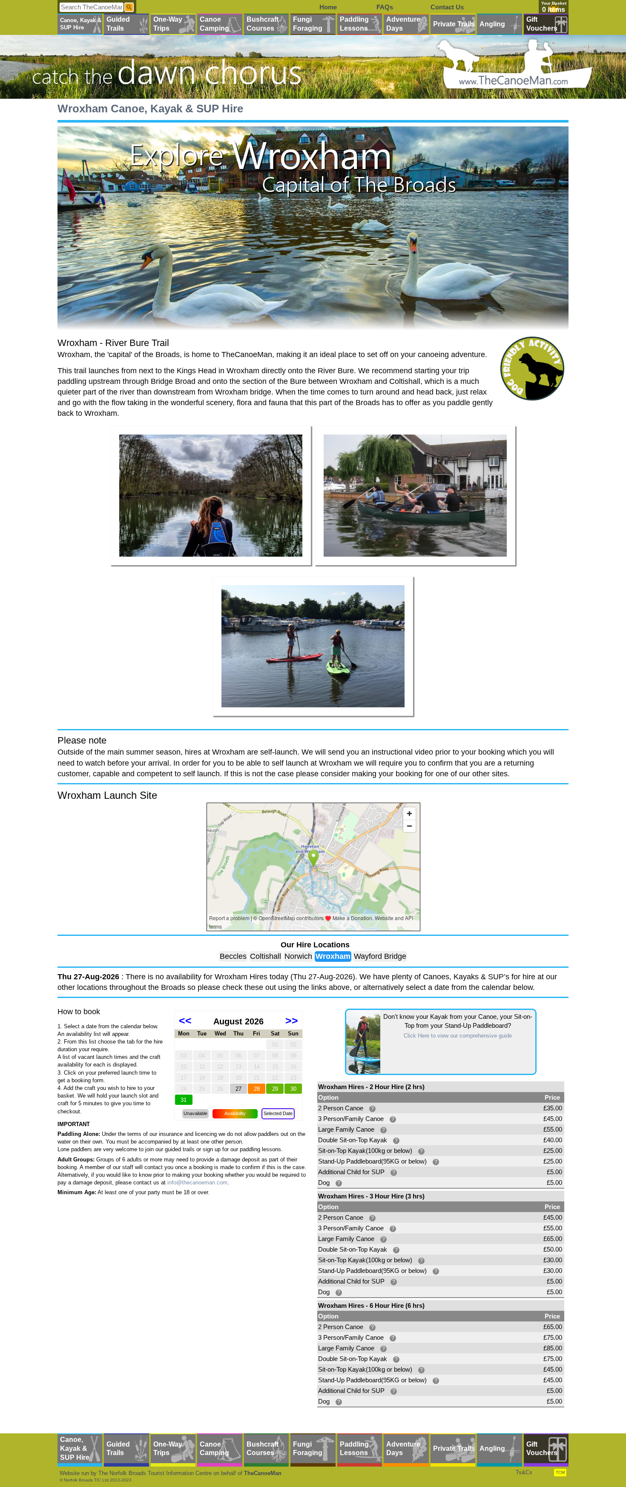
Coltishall (265, 956)
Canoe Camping (214, 24)
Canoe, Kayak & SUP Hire (80, 24)
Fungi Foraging (307, 24)
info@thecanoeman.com (197, 1182)
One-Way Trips (167, 24)
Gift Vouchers (541, 24)
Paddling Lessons (354, 24)
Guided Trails (118, 24)
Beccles (233, 956)
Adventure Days (403, 24)
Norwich (298, 956)
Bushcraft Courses (263, 24)
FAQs (384, 7)
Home (328, 7)
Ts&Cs (524, 1472)
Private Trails (454, 24)
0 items (553, 9)
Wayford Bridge (380, 956)
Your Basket (553, 3)
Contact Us (447, 7)
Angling (492, 24)
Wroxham (333, 956)
